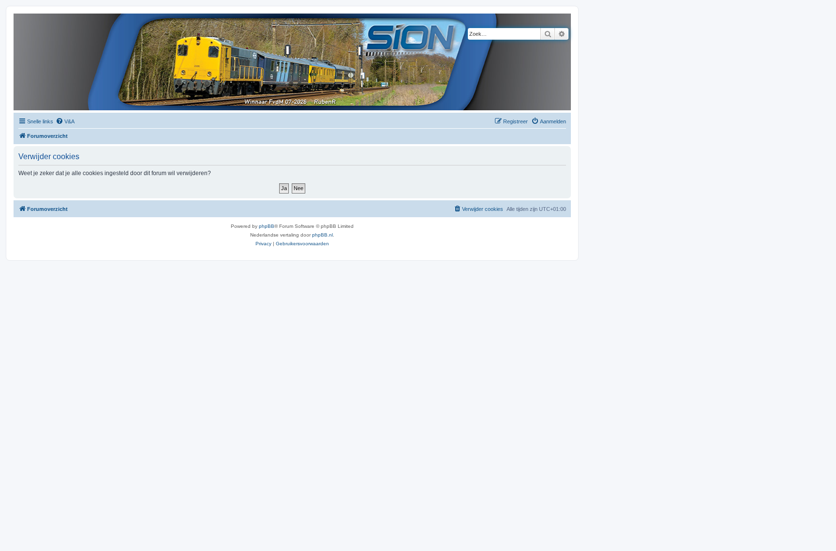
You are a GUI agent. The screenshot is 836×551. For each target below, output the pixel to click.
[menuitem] (65, 121)
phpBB (266, 226)
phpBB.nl (322, 235)
